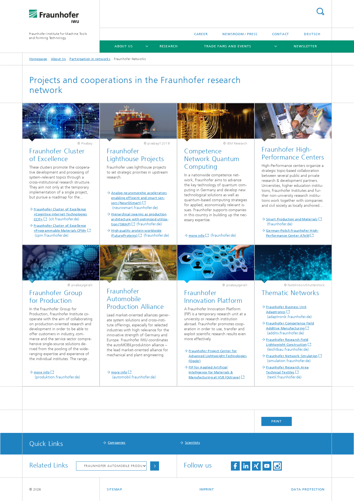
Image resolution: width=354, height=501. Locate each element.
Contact (280, 34)
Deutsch (312, 34)
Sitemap (114, 489)
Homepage (38, 59)
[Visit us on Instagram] (277, 466)
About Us (123, 46)
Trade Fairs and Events (227, 46)
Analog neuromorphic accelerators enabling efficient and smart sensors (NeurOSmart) (139, 198)
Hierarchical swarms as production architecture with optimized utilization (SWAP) (139, 219)
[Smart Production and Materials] (293, 122)
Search (320, 11)
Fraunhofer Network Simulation (292, 356)
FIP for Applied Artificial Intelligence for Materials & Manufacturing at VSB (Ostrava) (214, 372)
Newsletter (305, 46)
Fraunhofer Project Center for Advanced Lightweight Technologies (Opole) (218, 356)
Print (276, 421)
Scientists (192, 443)
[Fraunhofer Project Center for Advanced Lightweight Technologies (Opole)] (215, 264)
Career (201, 34)
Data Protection (308, 489)
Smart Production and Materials (291, 219)
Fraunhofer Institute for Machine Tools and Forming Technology (58, 36)
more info (197, 235)
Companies (117, 443)
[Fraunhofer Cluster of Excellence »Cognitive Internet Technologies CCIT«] (60, 122)
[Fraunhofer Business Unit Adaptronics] (293, 264)
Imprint (206, 489)
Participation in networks (89, 59)
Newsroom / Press (239, 34)
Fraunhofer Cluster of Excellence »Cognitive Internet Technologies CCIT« (60, 214)
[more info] (215, 122)
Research (169, 46)
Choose (154, 466)
